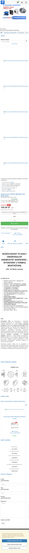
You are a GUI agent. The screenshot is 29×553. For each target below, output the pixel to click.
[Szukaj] (26, 41)
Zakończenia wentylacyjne (10, 32)
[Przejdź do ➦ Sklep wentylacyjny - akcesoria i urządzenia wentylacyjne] (1, 32)
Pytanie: (6, 497)
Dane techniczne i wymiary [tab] (15, 243)
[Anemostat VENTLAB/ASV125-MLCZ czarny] (14, 409)
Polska (12, 182)
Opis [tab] (3, 243)
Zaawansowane (14, 43)
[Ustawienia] (22, 2)
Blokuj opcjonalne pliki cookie (15, 544)
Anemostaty (21, 32)
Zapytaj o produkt (14, 427)
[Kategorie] (26, 2)
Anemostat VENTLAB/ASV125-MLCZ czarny (14, 417)
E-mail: (5, 479)
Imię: (5, 488)
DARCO (9, 189)
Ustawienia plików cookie (14, 548)
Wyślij (3, 523)
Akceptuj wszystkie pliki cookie (14, 540)
